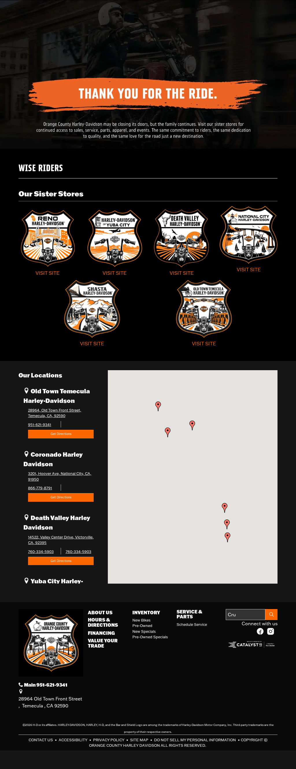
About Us (100, 612)
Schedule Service (192, 624)
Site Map (139, 739)
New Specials (144, 631)
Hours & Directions (103, 622)
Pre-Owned (142, 625)
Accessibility (73, 739)
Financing (101, 633)
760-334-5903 (41, 551)
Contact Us (41, 739)
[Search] (271, 614)
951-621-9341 (39, 424)
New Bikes (141, 620)
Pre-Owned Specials (150, 637)
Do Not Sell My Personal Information (195, 739)
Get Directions (61, 434)
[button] (227, 524)
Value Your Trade (103, 643)
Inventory (146, 612)
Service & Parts (189, 614)
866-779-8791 (40, 488)
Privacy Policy (109, 739)
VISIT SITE (48, 273)
